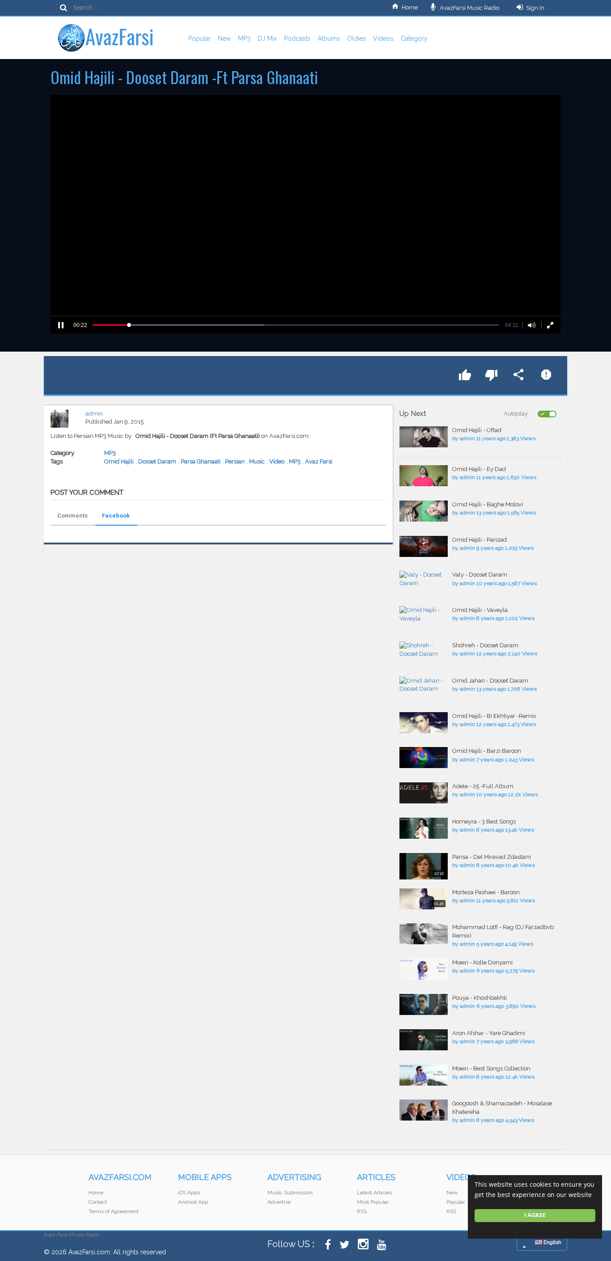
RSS (362, 1211)
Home (410, 7)
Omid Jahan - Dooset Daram (490, 680)
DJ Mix (267, 38)
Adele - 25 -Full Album (482, 786)
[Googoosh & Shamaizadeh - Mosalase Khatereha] (423, 1110)
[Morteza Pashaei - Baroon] (423, 898)
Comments (72, 515)
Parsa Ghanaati (201, 461)
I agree (535, 1215)
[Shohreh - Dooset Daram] (423, 649)
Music (257, 461)
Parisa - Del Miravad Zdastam (491, 856)
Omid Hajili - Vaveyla (480, 610)
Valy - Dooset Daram (479, 574)
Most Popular (373, 1202)
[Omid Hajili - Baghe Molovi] (423, 511)
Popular (199, 38)
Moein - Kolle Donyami (482, 962)
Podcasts (297, 38)
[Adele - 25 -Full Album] (423, 792)
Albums (329, 38)
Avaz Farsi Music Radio (71, 1234)
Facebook (116, 515)
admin (94, 413)
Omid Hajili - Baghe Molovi (487, 504)
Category (414, 38)
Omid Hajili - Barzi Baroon (486, 750)
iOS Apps (189, 1192)
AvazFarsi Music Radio (468, 7)
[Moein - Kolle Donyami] (423, 969)
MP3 (244, 38)
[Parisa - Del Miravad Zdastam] (423, 866)
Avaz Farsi (318, 461)
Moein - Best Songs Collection (491, 1068)
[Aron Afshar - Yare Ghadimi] (423, 1039)
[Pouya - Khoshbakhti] (423, 1004)
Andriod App (193, 1202)
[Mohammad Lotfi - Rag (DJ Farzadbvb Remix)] (423, 933)
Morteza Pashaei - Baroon (486, 892)
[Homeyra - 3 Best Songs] (423, 828)
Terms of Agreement (114, 1211)
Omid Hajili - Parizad (479, 539)
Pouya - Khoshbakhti (479, 997)
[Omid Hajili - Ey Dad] (423, 475)
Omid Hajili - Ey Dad (479, 469)
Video (276, 461)
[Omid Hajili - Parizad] (423, 546)
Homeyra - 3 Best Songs (484, 821)
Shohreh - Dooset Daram (485, 645)
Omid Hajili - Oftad (476, 430)
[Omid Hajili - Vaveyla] (423, 614)
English (551, 1242)
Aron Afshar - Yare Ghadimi (488, 1033)
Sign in (535, 7)
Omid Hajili (119, 461)
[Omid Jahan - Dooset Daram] (423, 685)
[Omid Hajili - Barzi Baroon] (423, 757)
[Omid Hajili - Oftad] (423, 436)
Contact (98, 1202)
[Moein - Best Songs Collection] (423, 1075)
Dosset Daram (157, 461)
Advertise (279, 1202)
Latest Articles (374, 1192)
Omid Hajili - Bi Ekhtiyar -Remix (494, 716)
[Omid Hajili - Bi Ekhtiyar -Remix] (423, 722)
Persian (235, 461)
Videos (383, 38)
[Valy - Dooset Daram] (423, 579)
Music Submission (290, 1192)
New (224, 38)
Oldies (356, 38)
